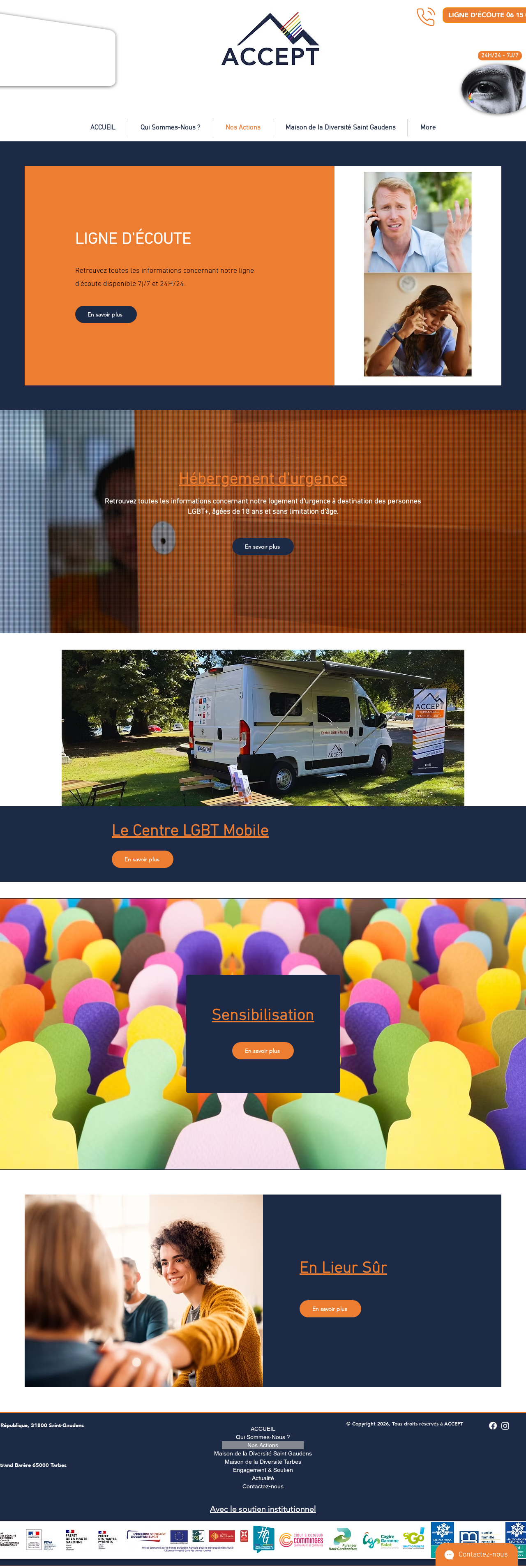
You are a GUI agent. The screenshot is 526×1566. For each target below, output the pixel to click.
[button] (500, 55)
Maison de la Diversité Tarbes (263, 1461)
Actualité (263, 1478)
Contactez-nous (263, 1486)
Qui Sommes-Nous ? (263, 1437)
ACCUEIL (263, 1428)
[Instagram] (505, 1426)
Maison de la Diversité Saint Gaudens (263, 1453)
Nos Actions (262, 1445)
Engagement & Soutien (263, 1470)
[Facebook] (493, 1426)
